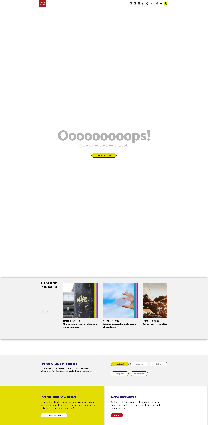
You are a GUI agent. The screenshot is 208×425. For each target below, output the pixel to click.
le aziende (120, 364)
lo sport (120, 373)
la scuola (139, 364)
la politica (139, 373)
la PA (158, 364)
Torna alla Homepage (104, 155)
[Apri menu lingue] (155, 3)
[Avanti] (47, 311)
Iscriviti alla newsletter (54, 415)
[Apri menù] (160, 3)
